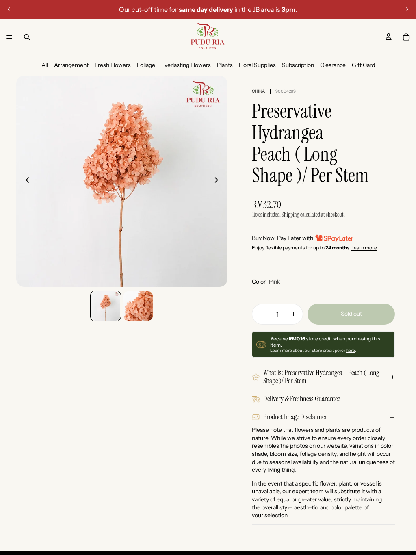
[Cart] (406, 37)
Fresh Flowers (113, 65)
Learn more (364, 248)
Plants (225, 65)
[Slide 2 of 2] (138, 306)
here (350, 350)
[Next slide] (407, 9)
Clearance (333, 65)
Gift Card (363, 65)
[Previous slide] (9, 9)
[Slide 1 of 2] (105, 306)
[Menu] (9, 37)
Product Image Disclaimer (295, 417)
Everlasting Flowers (186, 65)
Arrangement (71, 65)
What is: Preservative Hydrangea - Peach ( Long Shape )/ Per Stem (321, 377)
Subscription (298, 65)
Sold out (351, 313)
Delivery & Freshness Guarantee (301, 398)
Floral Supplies (257, 65)
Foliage (146, 65)
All (44, 65)
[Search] (27, 37)
